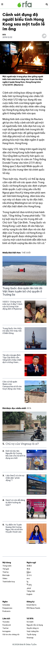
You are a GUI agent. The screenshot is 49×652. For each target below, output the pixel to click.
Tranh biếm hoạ (8, 581)
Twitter (5, 628)
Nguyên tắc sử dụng (35, 625)
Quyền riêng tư (33, 628)
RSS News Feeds (33, 608)
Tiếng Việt (31, 591)
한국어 (29, 575)
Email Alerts (31, 605)
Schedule (6, 605)
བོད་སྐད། (29, 585)
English (29, 594)
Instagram (6, 631)
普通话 (29, 566)
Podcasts (6, 611)
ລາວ (28, 578)
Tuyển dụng (31, 634)
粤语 (28, 569)
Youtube (5, 622)
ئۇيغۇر (29, 588)
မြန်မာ (29, 572)
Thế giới (5, 569)
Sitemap (30, 638)
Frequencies (7, 608)
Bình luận (6, 575)
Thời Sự (5, 572)
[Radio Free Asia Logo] (25, 4)
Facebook (6, 625)
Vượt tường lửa (33, 631)
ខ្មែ (27, 581)
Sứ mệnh (30, 622)
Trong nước (6, 566)
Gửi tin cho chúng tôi (10, 634)
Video (4, 578)
